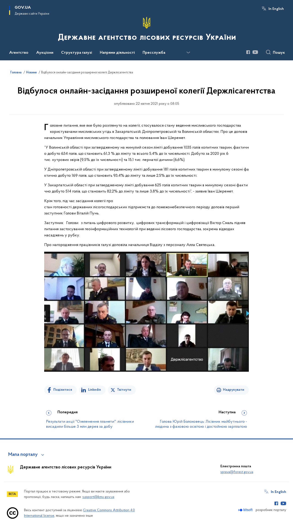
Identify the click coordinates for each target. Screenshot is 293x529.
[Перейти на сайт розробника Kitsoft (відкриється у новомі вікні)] (246, 510)
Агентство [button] (18, 53)
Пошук (279, 53)
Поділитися (62, 390)
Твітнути (124, 390)
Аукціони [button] (44, 53)
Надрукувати (233, 390)
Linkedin (94, 390)
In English (276, 9)
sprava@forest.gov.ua (236, 472)
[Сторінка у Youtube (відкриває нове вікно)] (255, 52)
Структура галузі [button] (76, 53)
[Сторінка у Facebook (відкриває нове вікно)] (248, 52)
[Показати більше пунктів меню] (188, 52)
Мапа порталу (23, 454)
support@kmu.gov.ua (98, 497)
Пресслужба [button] (154, 53)
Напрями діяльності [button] (117, 53)
